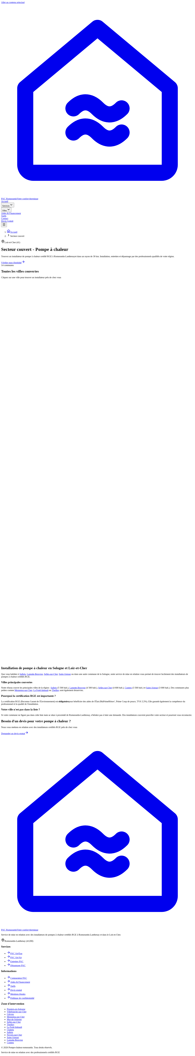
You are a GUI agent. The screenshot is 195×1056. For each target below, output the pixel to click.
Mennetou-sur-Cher (23, 690)
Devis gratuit (16, 990)
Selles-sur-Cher (51, 674)
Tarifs (3, 216)
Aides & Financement (11, 213)
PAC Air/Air (16, 957)
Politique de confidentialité (22, 998)
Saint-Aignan (65, 674)
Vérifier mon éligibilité (11, 262)
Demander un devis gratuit (13, 733)
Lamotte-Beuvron (35, 674)
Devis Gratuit (7, 221)
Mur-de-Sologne (14, 1019)
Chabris (10, 1030)
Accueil (4, 201)
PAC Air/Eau (16, 953)
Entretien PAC (16, 961)
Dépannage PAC (18, 965)
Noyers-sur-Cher (14, 1035)
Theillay (55, 690)
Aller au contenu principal (13, 2)
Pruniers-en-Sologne (16, 1009)
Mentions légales (17, 994)
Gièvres (10, 1014)
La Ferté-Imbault (40, 690)
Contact (4, 218)
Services (6, 206)
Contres (128, 687)
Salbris (23, 674)
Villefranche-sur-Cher (16, 1011)
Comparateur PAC (18, 978)
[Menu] (4, 224)
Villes (4, 211)
